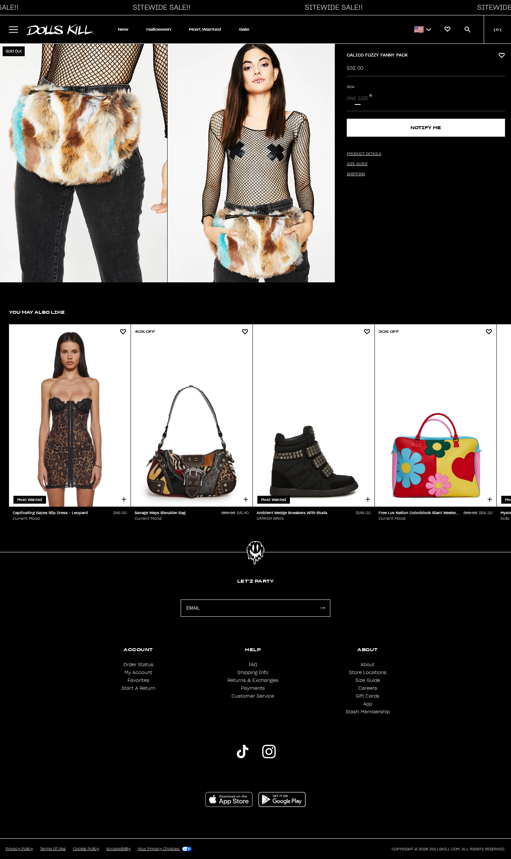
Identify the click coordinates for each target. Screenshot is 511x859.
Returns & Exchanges (252, 680)
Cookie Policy (86, 849)
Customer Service (253, 696)
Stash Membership (368, 712)
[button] (159, 7)
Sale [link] (244, 29)
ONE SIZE (357, 98)
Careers (367, 688)
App (367, 704)
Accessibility (118, 849)
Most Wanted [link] (205, 29)
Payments (253, 688)
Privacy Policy (19, 849)
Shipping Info (253, 672)
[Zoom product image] (83, 163)
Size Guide (367, 680)
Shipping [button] (356, 174)
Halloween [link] (158, 29)
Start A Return (138, 688)
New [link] (123, 29)
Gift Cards (367, 696)
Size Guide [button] (357, 164)
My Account (138, 672)
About (367, 664)
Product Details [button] (364, 154)
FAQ (253, 664)
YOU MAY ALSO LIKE (37, 312)
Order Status (138, 664)
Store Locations (367, 672)
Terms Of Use (53, 849)
